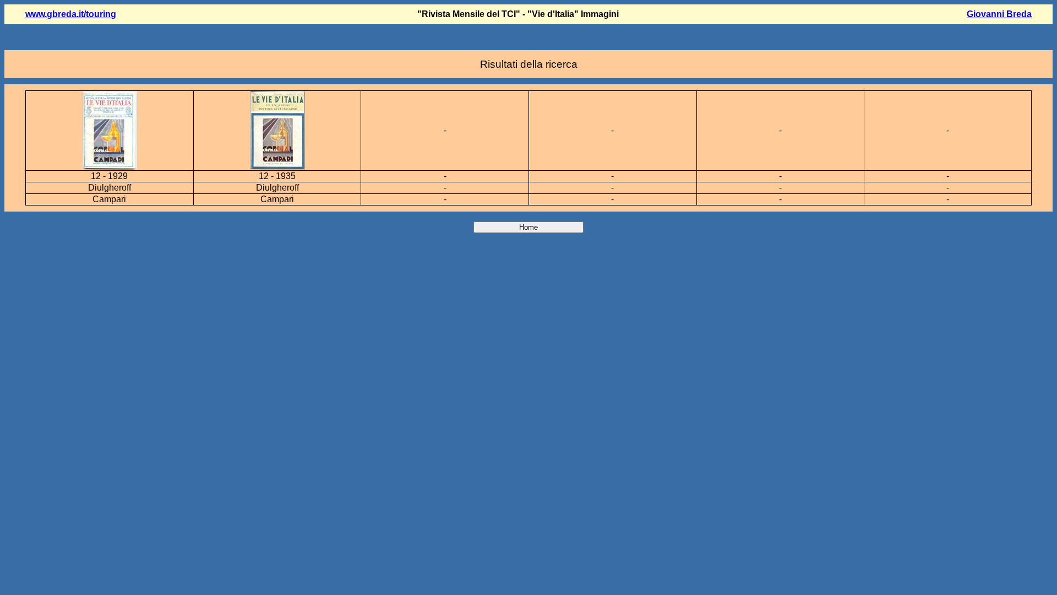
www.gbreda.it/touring (70, 14)
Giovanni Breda (999, 14)
